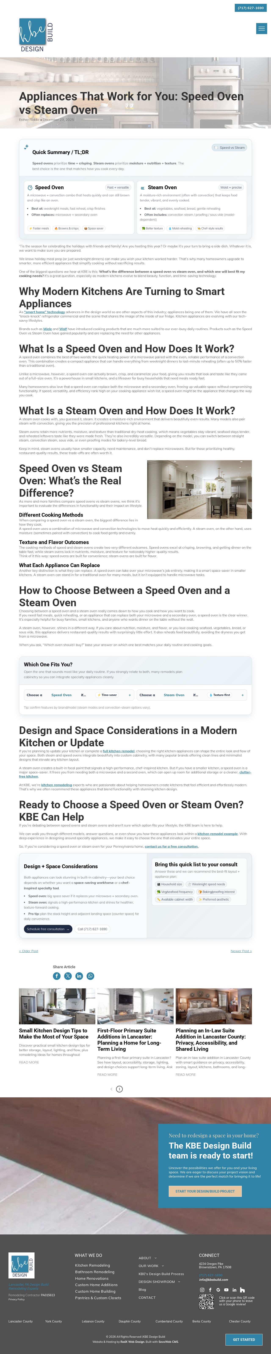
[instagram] (202, 1290)
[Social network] (242, 1290)
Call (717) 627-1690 (92, 929)
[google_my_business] (218, 1290)
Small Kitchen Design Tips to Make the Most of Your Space (53, 1034)
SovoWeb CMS (168, 1341)
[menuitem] (102, 1265)
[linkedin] (234, 1290)
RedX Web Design (132, 1341)
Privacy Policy (16, 1299)
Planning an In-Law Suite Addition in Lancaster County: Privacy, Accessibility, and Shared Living (211, 1040)
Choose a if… (72, 695)
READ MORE (29, 1062)
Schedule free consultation (48, 929)
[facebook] (210, 1290)
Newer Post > (241, 951)
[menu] (261, 28)
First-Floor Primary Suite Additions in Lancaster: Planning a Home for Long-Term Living (129, 1040)
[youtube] (226, 1290)
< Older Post (28, 951)
